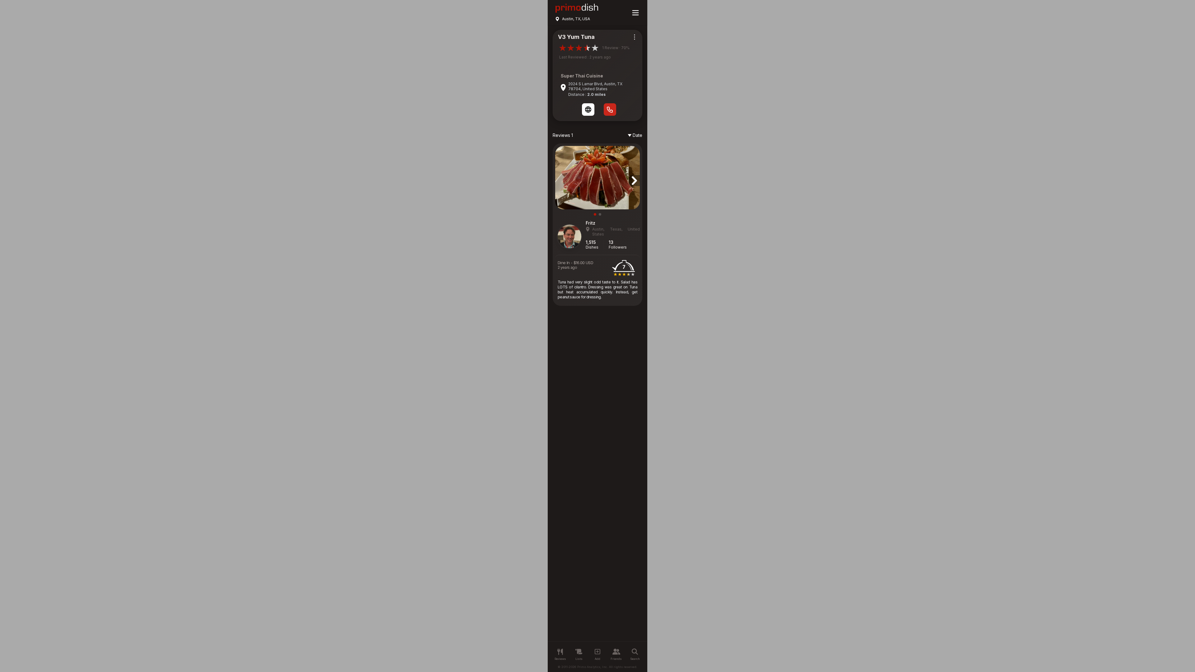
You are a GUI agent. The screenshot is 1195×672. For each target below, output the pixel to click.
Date (637, 135)
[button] (595, 214)
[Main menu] (635, 12)
